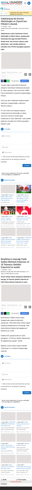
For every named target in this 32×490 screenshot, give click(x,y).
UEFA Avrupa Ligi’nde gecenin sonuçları (22, 423)
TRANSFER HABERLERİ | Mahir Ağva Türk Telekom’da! (8, 423)
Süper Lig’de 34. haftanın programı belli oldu (6, 218)
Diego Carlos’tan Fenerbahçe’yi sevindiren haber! (7, 466)
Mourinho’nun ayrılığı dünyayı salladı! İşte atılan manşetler (8, 447)
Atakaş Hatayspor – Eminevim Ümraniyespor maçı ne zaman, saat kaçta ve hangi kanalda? (22, 198)
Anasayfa (4, 26)
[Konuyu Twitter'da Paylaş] (5, 81)
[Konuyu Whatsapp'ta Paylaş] (8, 81)
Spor (10, 26)
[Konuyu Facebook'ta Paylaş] (2, 81)
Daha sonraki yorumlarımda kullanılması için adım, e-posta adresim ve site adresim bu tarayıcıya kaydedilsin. (15, 159)
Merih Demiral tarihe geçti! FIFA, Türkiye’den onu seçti (23, 218)
